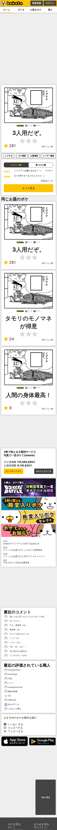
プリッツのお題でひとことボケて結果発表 (22, 548)
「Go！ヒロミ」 (14, 621)
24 (11, 339)
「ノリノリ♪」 (14, 638)
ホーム (6, 9)
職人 (50, 9)
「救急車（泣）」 (15, 629)
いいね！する (14, 724)
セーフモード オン (13, 471)
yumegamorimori (15, 687)
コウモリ (49, 170)
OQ (9, 695)
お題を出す (35, 9)
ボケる (21, 9)
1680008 (12, 700)
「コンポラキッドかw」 (17, 655)
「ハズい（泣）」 (15, 642)
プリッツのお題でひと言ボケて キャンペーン (24, 555)
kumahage (12, 674)
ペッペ (11, 683)
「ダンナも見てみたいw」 (18, 634)
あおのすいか (13, 704)
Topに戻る (45, 797)
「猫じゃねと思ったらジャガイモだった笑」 (26, 616)
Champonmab (14, 670)
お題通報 (34, 156)
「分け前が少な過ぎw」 (17, 651)
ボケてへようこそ (43, 471)
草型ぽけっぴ (47, 181)
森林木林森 (12, 691)
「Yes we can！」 (17, 646)
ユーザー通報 (48, 156)
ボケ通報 (22, 156)
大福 (10, 678)
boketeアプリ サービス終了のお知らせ (21, 542)
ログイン (50, 3)
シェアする (8, 156)
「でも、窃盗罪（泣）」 (18, 625)
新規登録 (36, 3)
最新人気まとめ (40, 827)
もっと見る (28, 188)
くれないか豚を (14, 708)
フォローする (14, 727)
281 (12, 145)
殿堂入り (12, 827)
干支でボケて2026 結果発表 (16, 561)
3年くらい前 (47, 146)
